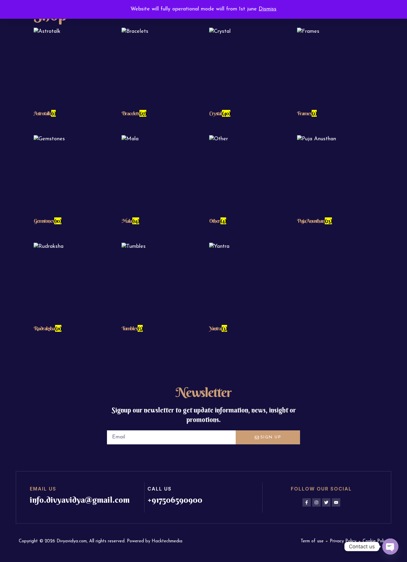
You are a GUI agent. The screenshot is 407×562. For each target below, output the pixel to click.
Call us (159, 489)
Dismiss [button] (267, 9)
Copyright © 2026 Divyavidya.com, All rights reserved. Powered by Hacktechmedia (100, 541)
